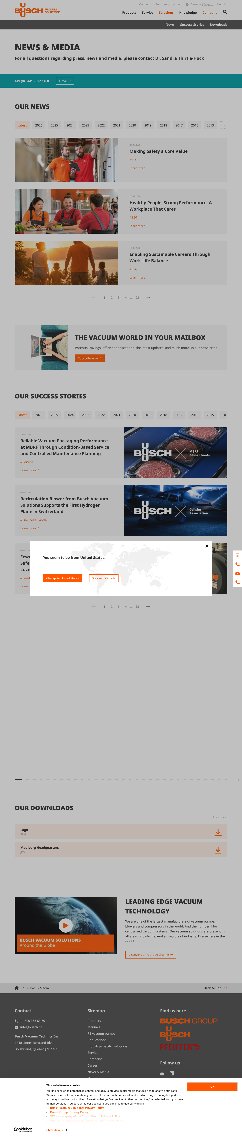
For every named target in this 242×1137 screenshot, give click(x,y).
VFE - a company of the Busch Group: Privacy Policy (85, 1116)
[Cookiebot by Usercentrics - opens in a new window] (22, 1130)
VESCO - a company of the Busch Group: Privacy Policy (87, 1120)
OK (212, 1086)
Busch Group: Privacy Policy (69, 1112)
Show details (54, 1130)
